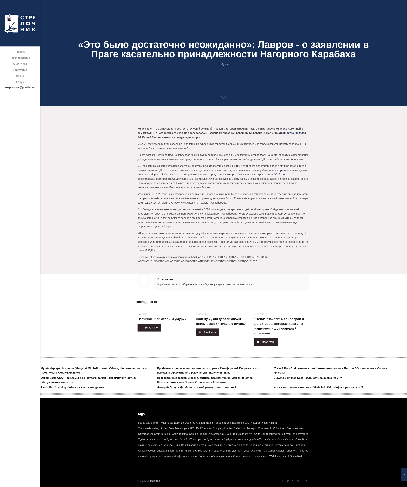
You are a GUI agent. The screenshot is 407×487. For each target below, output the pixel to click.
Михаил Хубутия (197, 445)
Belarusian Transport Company (251, 428)
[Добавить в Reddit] (198, 123)
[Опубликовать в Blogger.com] (150, 123)
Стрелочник (165, 279)
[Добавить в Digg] (210, 123)
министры (278, 170)
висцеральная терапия (170, 450)
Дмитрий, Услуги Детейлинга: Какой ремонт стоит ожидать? (196, 387)
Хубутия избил (273, 439)
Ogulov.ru (256, 450)
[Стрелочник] (20, 23)
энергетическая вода (236, 445)
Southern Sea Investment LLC (232, 422)
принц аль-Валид (148, 422)
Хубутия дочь (171, 439)
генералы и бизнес (297, 450)
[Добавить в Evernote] (216, 123)
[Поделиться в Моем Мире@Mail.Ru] (186, 123)
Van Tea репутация (297, 434)
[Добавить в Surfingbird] (235, 123)
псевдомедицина (221, 450)
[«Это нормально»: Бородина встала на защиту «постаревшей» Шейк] (398, 474)
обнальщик (217, 456)
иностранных (292, 133)
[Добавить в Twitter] (144, 123)
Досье (225, 64)
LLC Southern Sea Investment (287, 428)
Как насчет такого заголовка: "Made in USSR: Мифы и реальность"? (318, 387)
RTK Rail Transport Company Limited (211, 428)
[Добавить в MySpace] (222, 123)
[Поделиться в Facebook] (138, 123)
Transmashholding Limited (153, 428)
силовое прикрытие (149, 456)
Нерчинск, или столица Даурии (162, 319)
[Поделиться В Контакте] (156, 123)
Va (250, 434)
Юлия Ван (180, 445)
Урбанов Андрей (195, 422)
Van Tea (168, 445)
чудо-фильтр (215, 445)
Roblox (210, 422)
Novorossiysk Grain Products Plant (228, 434)
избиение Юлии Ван (295, 439)
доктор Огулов (240, 450)
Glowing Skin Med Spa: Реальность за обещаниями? (307, 377)
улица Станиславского (239, 456)
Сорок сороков (147, 450)
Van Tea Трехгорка (191, 439)
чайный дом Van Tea (150, 445)
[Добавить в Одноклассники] (162, 123)
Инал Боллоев (259, 422)
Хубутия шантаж (213, 439)
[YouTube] (292, 481)
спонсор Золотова (199, 456)
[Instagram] (297, 481)
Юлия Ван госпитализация (269, 434)
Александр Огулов (274, 450)
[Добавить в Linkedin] (174, 123)
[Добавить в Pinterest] (180, 123)
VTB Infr (273, 422)
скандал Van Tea (253, 439)
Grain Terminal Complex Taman (189, 434)
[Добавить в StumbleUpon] (228, 123)
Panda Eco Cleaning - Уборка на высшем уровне (72, 387)
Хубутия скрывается (150, 439)
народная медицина (261, 445)
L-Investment (261, 456)
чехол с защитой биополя (290, 445)
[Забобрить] (204, 123)
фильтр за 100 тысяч (197, 450)
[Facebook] (283, 481)
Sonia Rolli (296, 456)
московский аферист (175, 456)
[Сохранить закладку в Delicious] (192, 123)
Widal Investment (279, 456)
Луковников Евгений (172, 422)
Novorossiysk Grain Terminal (154, 434)
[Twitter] (288, 481)
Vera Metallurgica (179, 428)
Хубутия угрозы (233, 439)
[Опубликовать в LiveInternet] (168, 123)
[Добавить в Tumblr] (241, 123)
